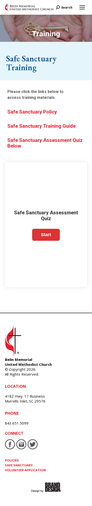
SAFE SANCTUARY (19, 465)
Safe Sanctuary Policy (32, 112)
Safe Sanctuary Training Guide (41, 126)
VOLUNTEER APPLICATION (25, 470)
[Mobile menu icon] (82, 7)
